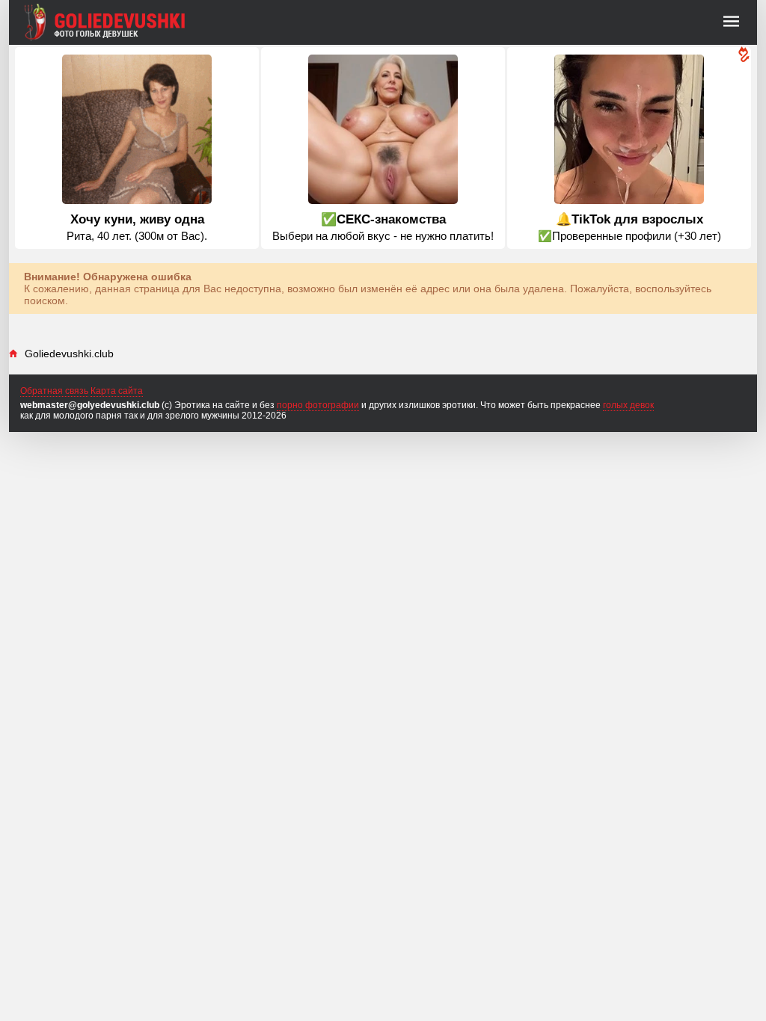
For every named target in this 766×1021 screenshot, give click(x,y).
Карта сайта (117, 391)
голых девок (628, 405)
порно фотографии (318, 405)
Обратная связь (54, 391)
